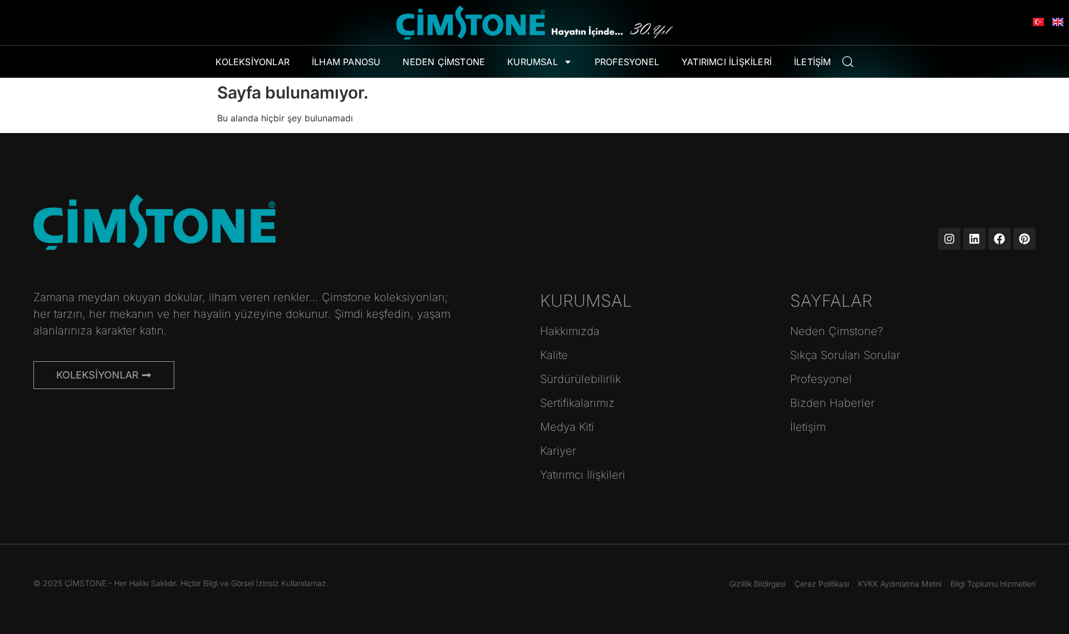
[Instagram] (949, 239)
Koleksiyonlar (252, 61)
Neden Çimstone (444, 61)
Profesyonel (627, 61)
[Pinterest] (1024, 239)
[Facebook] (999, 239)
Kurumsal (532, 61)
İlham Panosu (346, 61)
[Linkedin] (974, 239)
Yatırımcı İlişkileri (726, 61)
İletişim (812, 61)
